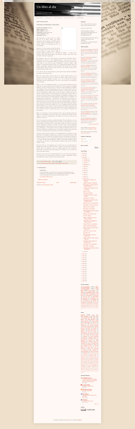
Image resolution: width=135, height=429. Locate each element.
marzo (85, 176)
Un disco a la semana (85, 133)
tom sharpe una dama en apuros (88, 81)
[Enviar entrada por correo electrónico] (53, 161)
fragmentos (83, 369)
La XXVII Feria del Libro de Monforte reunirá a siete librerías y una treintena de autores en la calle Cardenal (89, 380)
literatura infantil (92, 341)
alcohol (84, 350)
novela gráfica (95, 321)
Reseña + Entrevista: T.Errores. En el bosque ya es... (90, 228)
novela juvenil (91, 358)
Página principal (39, 17)
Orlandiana (84, 400)
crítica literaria (93, 354)
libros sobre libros (92, 329)
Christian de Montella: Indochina (89, 225)
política (88, 328)
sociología (83, 348)
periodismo (96, 348)
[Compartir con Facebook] (59, 161)
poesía (94, 322)
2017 (83, 265)
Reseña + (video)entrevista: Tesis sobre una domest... (89, 218)
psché (87, 306)
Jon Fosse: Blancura (87, 215)
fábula (93, 366)
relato (97, 316)
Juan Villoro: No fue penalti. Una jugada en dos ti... (90, 241)
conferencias (85, 354)
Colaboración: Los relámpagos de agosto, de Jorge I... (90, 221)
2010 (83, 279)
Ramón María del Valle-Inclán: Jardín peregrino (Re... (90, 248)
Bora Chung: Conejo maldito (89, 208)
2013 (83, 273)
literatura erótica (95, 361)
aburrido (83, 306)
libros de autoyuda (94, 370)
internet (87, 363)
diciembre (86, 159)
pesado (91, 306)
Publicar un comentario (43, 179)
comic (89, 332)
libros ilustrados (84, 333)
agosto (85, 166)
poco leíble (95, 306)
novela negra (87, 322)
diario (95, 344)
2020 (83, 259)
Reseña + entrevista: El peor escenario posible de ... (90, 238)
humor (82, 319)
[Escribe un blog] (57, 161)
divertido (94, 300)
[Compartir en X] (58, 161)
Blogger (79, 420)
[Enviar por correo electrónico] (55, 161)
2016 (83, 267)
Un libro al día (46, 6)
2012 (83, 275)
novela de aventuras (94, 351)
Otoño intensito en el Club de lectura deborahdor (89, 396)
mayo (85, 172)
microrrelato (85, 352)
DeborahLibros (85, 394)
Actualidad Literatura (87, 378)
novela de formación (87, 344)
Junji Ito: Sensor (86, 191)
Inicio (57, 182)
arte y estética (86, 334)
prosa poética (88, 361)
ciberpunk (91, 368)
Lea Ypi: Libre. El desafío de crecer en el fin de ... (90, 188)
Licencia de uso (48, 17)
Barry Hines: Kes (86, 232)
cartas (87, 357)
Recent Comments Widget (94, 124)
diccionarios (83, 366)
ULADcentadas (79, 17)
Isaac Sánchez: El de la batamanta (90, 244)
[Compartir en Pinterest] (61, 161)
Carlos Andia (88, 87)
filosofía (82, 330)
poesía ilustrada (94, 369)
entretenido (87, 300)
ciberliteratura (83, 365)
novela (83, 315)
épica (87, 368)
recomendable (85, 287)
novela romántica (92, 350)
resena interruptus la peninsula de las (89, 119)
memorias (92, 333)
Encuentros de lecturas (87, 389)
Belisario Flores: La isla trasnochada (90, 203)
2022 (83, 255)
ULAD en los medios (69, 17)
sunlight (87, 111)
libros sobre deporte (93, 363)
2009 (83, 280)
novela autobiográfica (87, 326)
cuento (88, 343)
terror (94, 318)
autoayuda (85, 362)
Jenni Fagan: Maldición (88, 193)
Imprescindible (91, 291)
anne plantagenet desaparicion (89, 112)
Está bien (50, 163)
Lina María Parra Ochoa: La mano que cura (90, 195)
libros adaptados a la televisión (87, 339)
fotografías (91, 362)
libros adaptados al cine (60, 163)
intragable (90, 302)
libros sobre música (91, 330)
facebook (91, 129)
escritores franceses (44, 163)
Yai (86, 49)
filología (95, 368)
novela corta (86, 318)
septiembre (86, 164)
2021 (83, 257)
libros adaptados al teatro (86, 345)
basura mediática (83, 307)
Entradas (84, 138)
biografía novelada (92, 337)
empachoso (89, 303)
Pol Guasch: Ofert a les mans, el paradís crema (89, 235)
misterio (89, 348)
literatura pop (88, 369)
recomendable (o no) (94, 298)
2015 (83, 269)
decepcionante (89, 295)
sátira (97, 333)
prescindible (83, 303)
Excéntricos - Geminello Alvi (88, 386)
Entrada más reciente (41, 182)
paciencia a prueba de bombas (93, 307)
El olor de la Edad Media (87, 390)
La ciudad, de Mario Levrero (87, 401)
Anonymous (88, 65)
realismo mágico (94, 357)
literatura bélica (95, 343)
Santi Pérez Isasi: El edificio (89, 207)
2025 (83, 155)
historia (53, 163)
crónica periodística (94, 336)
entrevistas (83, 329)
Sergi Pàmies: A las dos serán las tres (90, 205)
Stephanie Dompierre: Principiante (90, 183)
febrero (85, 178)
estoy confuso (96, 305)
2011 (83, 277)
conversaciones (83, 370)
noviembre (86, 160)
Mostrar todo (96, 403)
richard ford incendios (85, 66)
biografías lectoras (93, 355)
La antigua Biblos (86, 385)
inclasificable (83, 302)
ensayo (93, 315)
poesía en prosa (84, 355)
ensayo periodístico (84, 351)
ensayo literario (95, 334)
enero (85, 251)
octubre (85, 162)
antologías (85, 336)
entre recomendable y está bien (89, 294)
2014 (83, 271)
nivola (82, 372)
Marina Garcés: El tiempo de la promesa (89, 180)
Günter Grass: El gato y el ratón (89, 230)
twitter (95, 129)
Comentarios (85, 141)
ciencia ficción (84, 321)
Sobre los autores (58, 17)
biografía (94, 328)
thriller (84, 337)
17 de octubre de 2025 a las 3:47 (46, 176)
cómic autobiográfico (93, 365)
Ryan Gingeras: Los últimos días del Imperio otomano (90, 185)
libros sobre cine (91, 347)
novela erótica (83, 358)
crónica (94, 332)
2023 (83, 254)
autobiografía (83, 325)
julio (85, 168)
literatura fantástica (94, 325)
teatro (94, 323)
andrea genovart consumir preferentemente (86, 59)
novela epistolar (90, 359)
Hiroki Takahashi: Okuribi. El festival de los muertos (90, 211)
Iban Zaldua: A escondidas (88, 246)
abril (85, 174)
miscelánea (83, 343)
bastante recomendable (86, 292)
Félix (87, 103)
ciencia (97, 352)
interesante (96, 295)
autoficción (83, 332)
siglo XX (66, 163)
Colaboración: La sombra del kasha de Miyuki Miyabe (90, 200)
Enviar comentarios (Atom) (47, 184)
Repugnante (85, 299)
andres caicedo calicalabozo (86, 74)
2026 (83, 153)
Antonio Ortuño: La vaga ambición (90, 224)
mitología (82, 357)
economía (92, 352)
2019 (83, 261)
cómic (88, 323)
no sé (95, 302)
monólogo (88, 366)
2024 (83, 157)
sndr (68, 420)
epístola (88, 370)
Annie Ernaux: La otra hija (88, 198)
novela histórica (91, 319)
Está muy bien (86, 296)
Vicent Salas (88, 57)
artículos (90, 340)
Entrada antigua (73, 182)
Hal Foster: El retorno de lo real (89, 213)
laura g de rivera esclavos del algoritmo (89, 50)
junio (85, 170)
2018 (83, 263)
